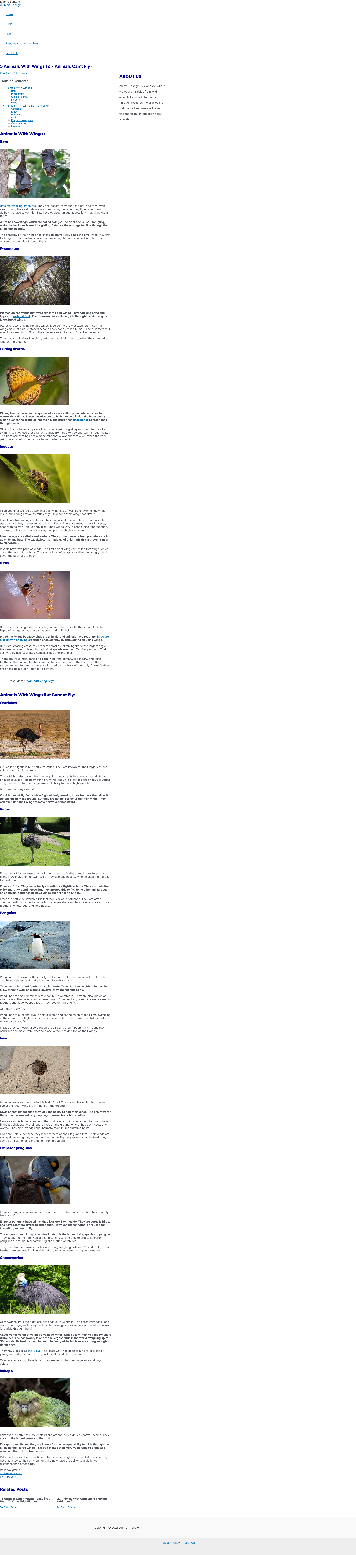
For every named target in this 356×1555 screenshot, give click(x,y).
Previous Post (11, 1473)
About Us (188, 1542)
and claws (34, 1350)
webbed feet (21, 316)
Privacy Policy (170, 1542)
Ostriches (17, 108)
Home (9, 14)
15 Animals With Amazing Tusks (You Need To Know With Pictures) (25, 1500)
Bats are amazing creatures (18, 206)
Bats (13, 90)
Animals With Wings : (19, 87)
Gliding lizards (19, 96)
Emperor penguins (22, 120)
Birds (9, 24)
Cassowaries (18, 123)
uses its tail (81, 420)
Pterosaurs (17, 93)
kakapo (15, 126)
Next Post (8, 1476)
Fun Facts (12, 53)
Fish (8, 33)
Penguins (16, 114)
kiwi (13, 117)
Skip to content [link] (10, 1)
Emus (14, 111)
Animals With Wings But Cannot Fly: (28, 105)
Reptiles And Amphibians (22, 43)
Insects (15, 99)
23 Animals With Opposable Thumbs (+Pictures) (82, 1500)
